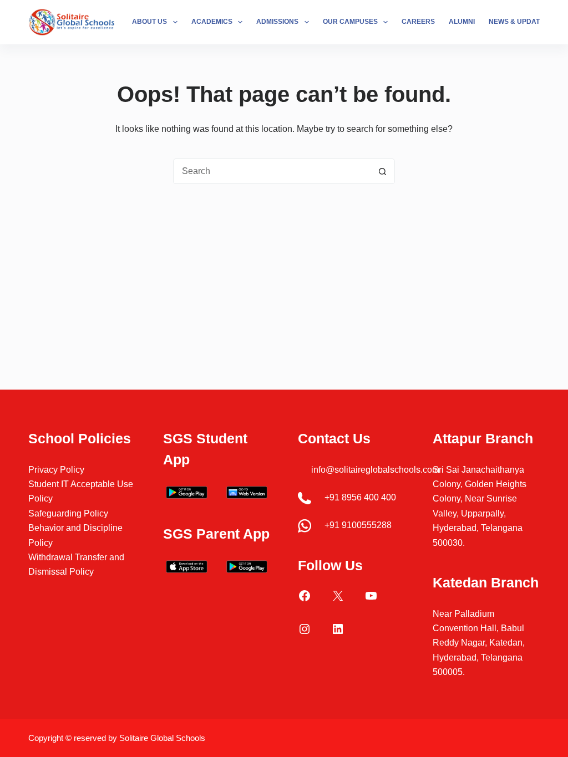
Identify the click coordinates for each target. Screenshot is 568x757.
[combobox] (272, 171)
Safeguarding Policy (68, 513)
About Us (149, 21)
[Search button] (382, 171)
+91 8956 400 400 (360, 497)
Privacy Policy (56, 469)
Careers (418, 21)
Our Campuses (350, 21)
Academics (211, 21)
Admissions (277, 21)
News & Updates (519, 21)
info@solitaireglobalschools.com (375, 469)
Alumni (462, 21)
